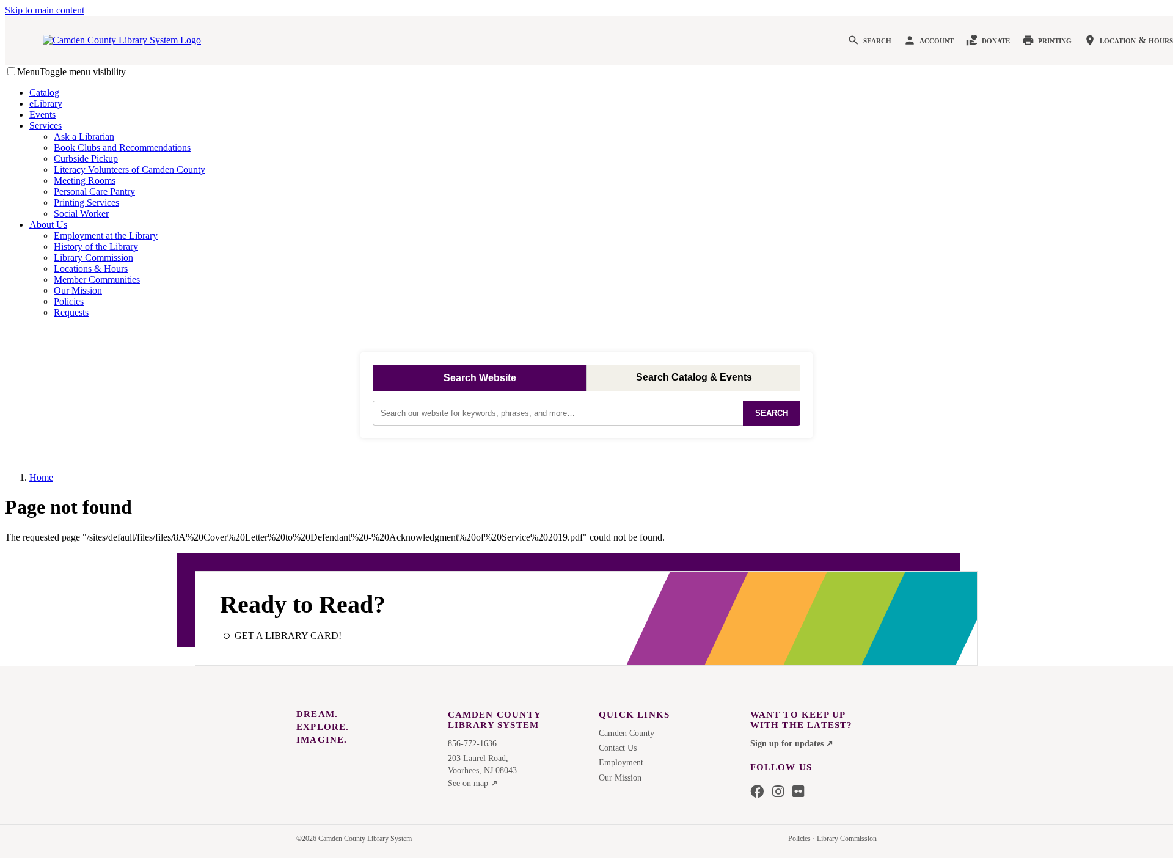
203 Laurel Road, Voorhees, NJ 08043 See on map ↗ (482, 771)
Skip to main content (44, 10)
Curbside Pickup (86, 158)
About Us (48, 224)
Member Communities (97, 279)
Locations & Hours (91, 268)
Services (45, 125)
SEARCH (771, 413)
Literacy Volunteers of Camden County (129, 169)
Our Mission (78, 290)
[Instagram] (778, 792)
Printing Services (86, 202)
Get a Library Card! (288, 635)
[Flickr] (798, 792)
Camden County (626, 733)
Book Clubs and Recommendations (122, 147)
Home (41, 477)
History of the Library (96, 246)
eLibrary (45, 103)
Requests (71, 312)
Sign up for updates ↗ (791, 743)
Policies (69, 301)
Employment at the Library (106, 235)
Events (42, 114)
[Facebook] (757, 792)
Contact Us (618, 747)
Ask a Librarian (84, 136)
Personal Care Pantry (94, 191)
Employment (621, 762)
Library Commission (93, 257)
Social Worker (81, 213)
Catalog (44, 92)
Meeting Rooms (84, 180)
